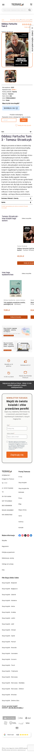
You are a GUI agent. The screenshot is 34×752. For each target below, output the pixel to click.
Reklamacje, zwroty (8, 558)
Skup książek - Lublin (8, 618)
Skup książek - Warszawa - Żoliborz (13, 689)
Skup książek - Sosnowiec (10, 653)
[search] (29, 10)
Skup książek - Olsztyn (9, 630)
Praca (20, 498)
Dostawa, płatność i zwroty (9, 198)
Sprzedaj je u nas (9, 108)
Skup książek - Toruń (8, 665)
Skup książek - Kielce (8, 606)
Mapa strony (22, 510)
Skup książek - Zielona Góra (10, 700)
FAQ (3, 570)
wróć (3, 20)
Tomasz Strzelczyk (7, 32)
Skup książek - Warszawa (10, 677)
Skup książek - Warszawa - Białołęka (13, 683)
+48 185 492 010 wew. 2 (15, 708)
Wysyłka (4, 540)
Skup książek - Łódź (8, 624)
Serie (20, 516)
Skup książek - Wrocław (9, 695)
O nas (20, 477)
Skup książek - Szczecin (9, 659)
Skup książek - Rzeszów (9, 647)
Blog (20, 504)
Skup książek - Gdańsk (9, 594)
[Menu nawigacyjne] (3, 4)
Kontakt (21, 527)
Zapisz (24, 120)
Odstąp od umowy (7, 564)
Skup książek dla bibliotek (24, 490)
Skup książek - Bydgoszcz (10, 589)
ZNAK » (14, 89)
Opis (2, 132)
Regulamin (5, 546)
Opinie (3, 202)
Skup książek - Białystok (9, 583)
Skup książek (23, 482)
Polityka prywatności (8, 552)
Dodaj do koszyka (16, 317)
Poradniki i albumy (15, 20)
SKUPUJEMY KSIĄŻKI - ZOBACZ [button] (32, 41)
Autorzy (21, 522)
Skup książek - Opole (8, 636)
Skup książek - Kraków (9, 612)
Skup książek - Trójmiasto (10, 671)
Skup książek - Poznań (9, 642)
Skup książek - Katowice (9, 600)
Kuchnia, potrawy (25, 20)
